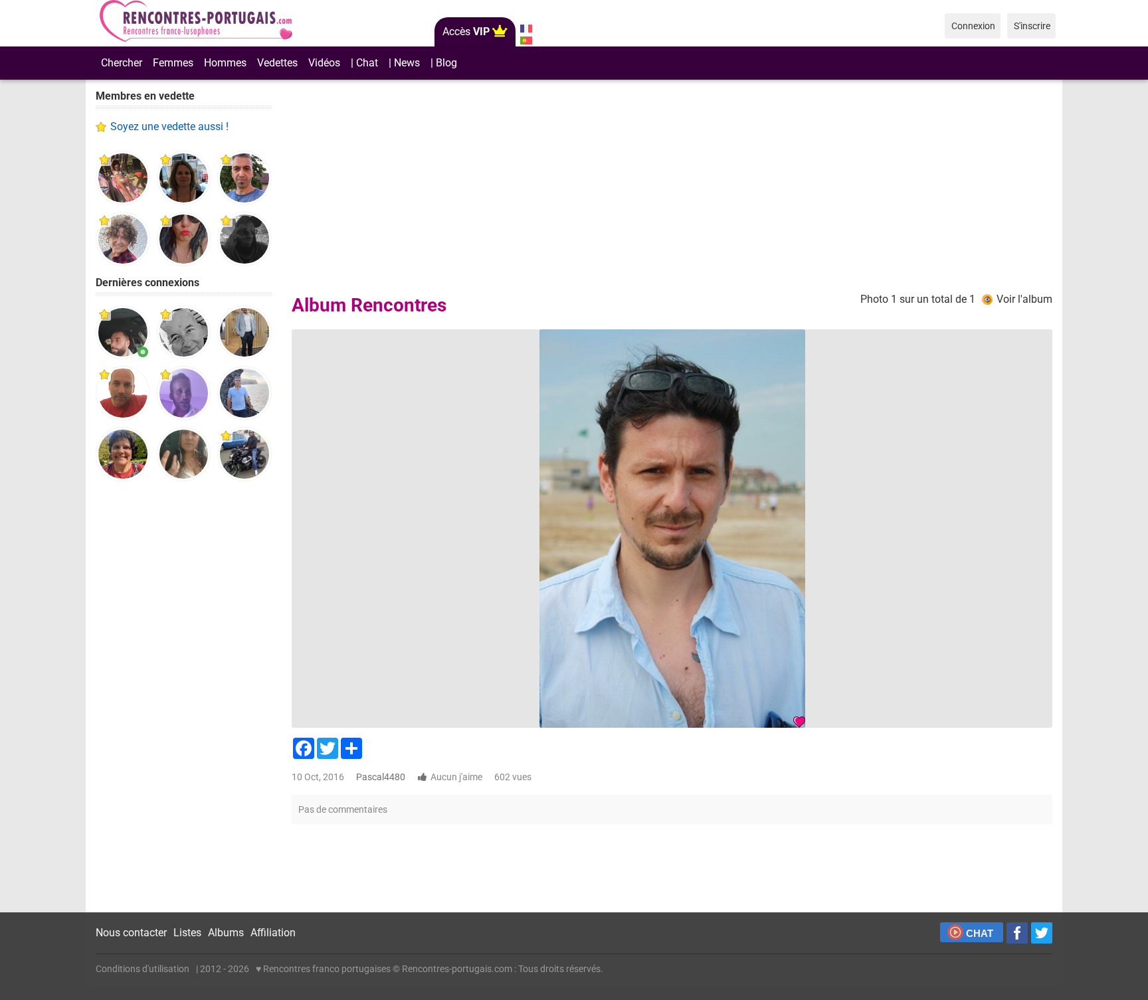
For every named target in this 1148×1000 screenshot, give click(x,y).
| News (404, 62)
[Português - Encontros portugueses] (526, 40)
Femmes (173, 62)
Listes (187, 932)
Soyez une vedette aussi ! (169, 126)
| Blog (443, 62)
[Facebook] (1017, 933)
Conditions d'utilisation (142, 968)
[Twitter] (1041, 933)
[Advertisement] (184, 697)
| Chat (364, 62)
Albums (226, 932)
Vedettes (277, 62)
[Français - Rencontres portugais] (526, 29)
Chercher (121, 62)
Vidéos (324, 62)
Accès (466, 31)
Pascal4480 (380, 777)
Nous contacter (131, 932)
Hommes (225, 62)
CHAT (979, 933)
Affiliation (273, 932)
